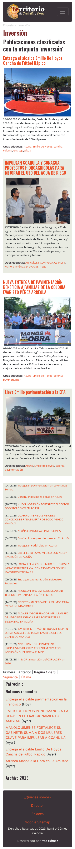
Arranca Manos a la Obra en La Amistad (37, 761)
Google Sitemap (37, 822)
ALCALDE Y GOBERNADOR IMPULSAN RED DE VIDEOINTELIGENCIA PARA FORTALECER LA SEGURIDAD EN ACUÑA (37, 617)
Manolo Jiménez (15, 266)
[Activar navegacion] (63, 12)
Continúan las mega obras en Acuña (40, 497)
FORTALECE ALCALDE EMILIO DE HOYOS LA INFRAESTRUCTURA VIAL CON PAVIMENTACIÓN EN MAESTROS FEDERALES (37, 568)
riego (43, 266)
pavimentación (12, 379)
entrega (18, 150)
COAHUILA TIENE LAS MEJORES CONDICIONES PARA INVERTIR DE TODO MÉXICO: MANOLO (34, 519)
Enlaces (37, 814)
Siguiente (10, 677)
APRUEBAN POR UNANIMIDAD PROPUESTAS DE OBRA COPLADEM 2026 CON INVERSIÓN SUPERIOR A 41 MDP (33, 648)
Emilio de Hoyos (42, 146)
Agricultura (32, 262)
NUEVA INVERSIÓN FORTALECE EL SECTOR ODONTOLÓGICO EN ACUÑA (37, 506)
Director (37, 805)
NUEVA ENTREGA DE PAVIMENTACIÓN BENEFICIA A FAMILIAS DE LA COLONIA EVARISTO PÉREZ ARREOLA (34, 287)
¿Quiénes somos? (37, 797)
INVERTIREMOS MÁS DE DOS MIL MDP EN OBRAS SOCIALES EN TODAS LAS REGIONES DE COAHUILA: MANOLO (36, 633)
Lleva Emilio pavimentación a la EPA (35, 392)
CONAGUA (46, 262)
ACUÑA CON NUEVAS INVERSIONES (39, 531)
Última (26, 677)
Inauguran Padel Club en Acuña (37, 545)
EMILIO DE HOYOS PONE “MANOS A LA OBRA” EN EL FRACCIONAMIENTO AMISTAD (37, 716)
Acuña (27, 146)
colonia (7, 150)
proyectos (32, 266)
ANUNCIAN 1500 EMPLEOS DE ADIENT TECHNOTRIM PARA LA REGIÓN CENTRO (34, 592)
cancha (58, 146)
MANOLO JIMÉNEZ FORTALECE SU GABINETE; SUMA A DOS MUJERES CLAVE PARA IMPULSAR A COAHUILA (36, 732)
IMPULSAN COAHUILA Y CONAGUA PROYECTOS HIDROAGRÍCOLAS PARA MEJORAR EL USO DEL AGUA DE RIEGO (35, 168)
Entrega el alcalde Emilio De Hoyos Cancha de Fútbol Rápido (32, 60)
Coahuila (59, 262)
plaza (27, 150)
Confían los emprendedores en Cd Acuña (44, 538)
